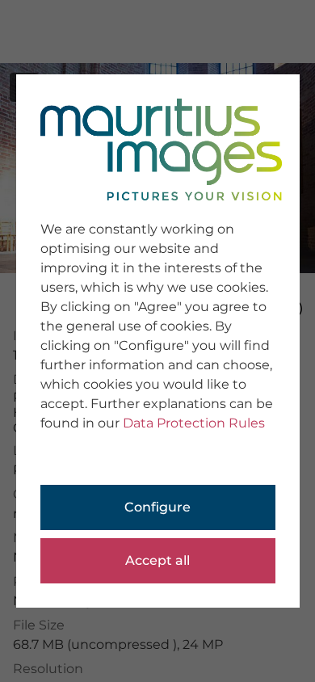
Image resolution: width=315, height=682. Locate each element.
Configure (157, 507)
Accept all (157, 560)
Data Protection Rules (194, 423)
